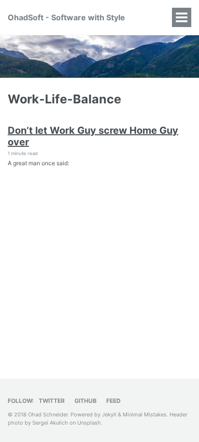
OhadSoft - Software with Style (66, 17)
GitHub (85, 400)
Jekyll (109, 414)
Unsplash (89, 422)
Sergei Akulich (50, 422)
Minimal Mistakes (145, 414)
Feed (113, 400)
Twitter (52, 400)
